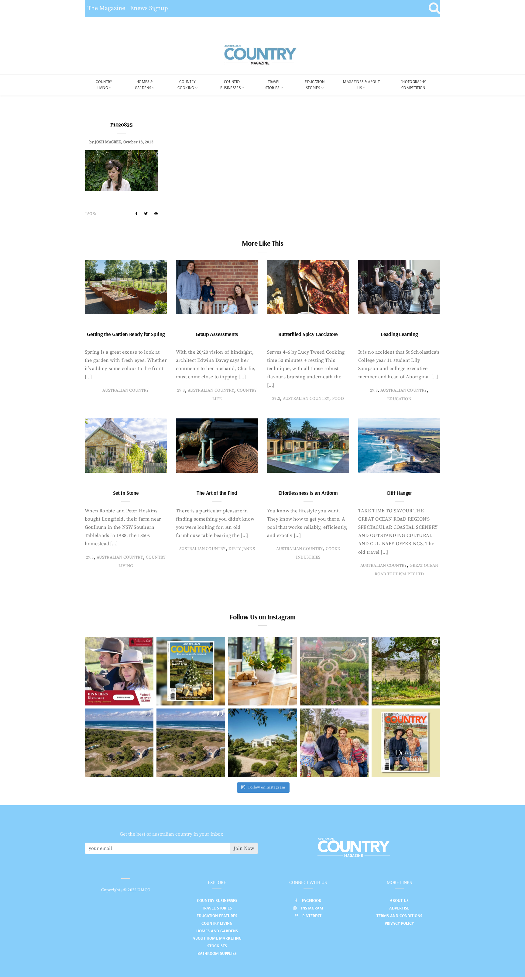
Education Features (217, 915)
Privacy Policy (399, 923)
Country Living (216, 923)
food (338, 398)
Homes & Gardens (144, 84)
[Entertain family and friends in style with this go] (262, 671)
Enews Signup (149, 8)
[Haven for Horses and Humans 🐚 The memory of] (119, 742)
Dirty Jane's (241, 549)
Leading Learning (399, 334)
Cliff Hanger (399, 492)
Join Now (244, 848)
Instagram (312, 908)
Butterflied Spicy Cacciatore (308, 334)
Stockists (217, 945)
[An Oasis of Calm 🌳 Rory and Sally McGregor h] (262, 742)
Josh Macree (108, 142)
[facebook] (136, 213)
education (399, 399)
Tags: (90, 214)
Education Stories (314, 84)
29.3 (181, 390)
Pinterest (311, 915)
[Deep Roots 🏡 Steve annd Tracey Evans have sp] (406, 671)
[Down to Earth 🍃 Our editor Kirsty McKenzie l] (334, 742)
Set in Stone (126, 492)
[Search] (434, 8)
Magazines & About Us (361, 84)
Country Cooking (186, 84)
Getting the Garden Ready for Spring (125, 334)
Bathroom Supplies (217, 953)
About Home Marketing (217, 938)
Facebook (311, 900)
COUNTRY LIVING (104, 84)
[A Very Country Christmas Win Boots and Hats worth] (119, 671)
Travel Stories (272, 84)
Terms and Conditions (399, 915)
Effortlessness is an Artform (308, 492)
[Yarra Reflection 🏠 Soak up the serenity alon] (334, 671)
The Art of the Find (217, 492)
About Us (399, 900)
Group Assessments (217, 334)
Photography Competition (413, 84)
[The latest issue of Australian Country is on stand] (190, 671)
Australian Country (125, 390)
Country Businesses (230, 84)
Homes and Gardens (217, 931)
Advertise (399, 908)
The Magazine (106, 8)
